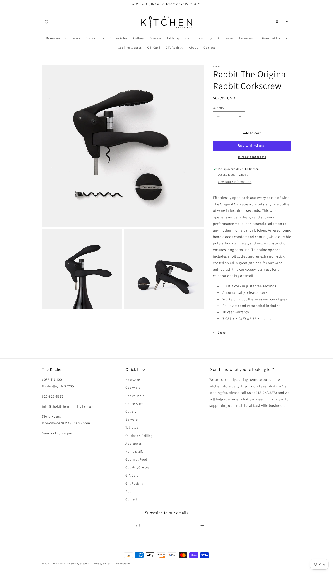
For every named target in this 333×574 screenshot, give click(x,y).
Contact (131, 499)
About (130, 491)
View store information (234, 182)
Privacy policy (101, 563)
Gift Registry (134, 483)
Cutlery (130, 412)
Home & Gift (134, 451)
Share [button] (221, 332)
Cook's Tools (134, 396)
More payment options (252, 156)
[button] (47, 22)
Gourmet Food (136, 459)
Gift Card (131, 475)
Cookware (132, 388)
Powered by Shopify (77, 563)
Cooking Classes (137, 467)
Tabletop (132, 427)
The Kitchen (58, 563)
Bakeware (132, 380)
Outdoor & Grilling (138, 436)
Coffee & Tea (134, 404)
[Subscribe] (202, 525)
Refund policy (123, 563)
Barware (131, 419)
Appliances (133, 443)
